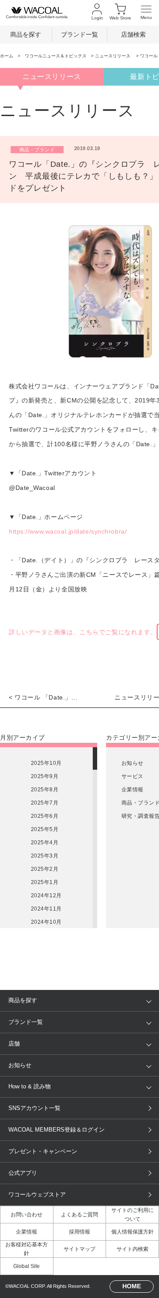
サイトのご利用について (132, 1214)
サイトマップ (79, 1249)
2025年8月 (44, 789)
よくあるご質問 (79, 1214)
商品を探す (25, 34)
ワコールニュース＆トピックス (56, 55)
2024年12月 (46, 895)
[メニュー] (146, 13)
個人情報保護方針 (132, 1232)
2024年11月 (46, 909)
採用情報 (79, 1232)
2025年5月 (44, 829)
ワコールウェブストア (37, 1194)
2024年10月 (46, 922)
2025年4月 (44, 842)
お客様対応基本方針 (26, 1249)
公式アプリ (22, 1173)
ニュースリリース (113, 55)
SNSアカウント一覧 (34, 1108)
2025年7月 (44, 803)
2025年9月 (44, 776)
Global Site (26, 1266)
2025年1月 (44, 882)
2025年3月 (44, 856)
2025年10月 (46, 763)
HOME (131, 1286)
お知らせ (132, 763)
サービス (132, 776)
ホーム (6, 55)
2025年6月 (44, 816)
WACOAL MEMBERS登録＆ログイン (56, 1129)
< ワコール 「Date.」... (43, 697)
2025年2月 (44, 869)
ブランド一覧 (79, 34)
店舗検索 (133, 34)
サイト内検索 (132, 1249)
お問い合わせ (26, 1214)
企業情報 (132, 789)
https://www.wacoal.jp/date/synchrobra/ (68, 531)
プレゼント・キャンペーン (42, 1151)
